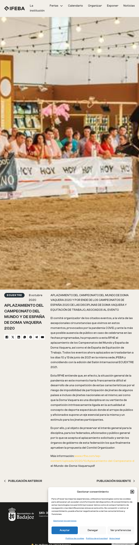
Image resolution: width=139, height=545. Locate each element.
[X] (12, 337)
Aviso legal (114, 538)
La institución (37, 8)
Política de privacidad (97, 538)
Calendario (75, 5)
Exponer (112, 5)
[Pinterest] (30, 337)
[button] (132, 491)
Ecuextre (14, 295)
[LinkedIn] (18, 337)
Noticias (129, 5)
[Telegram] (36, 337)
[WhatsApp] (24, 337)
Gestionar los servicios (64, 521)
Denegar (93, 530)
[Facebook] (6, 337)
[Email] (42, 337)
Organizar (95, 5)
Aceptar (65, 530)
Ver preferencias (120, 530)
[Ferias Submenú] (61, 5)
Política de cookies (75, 538)
